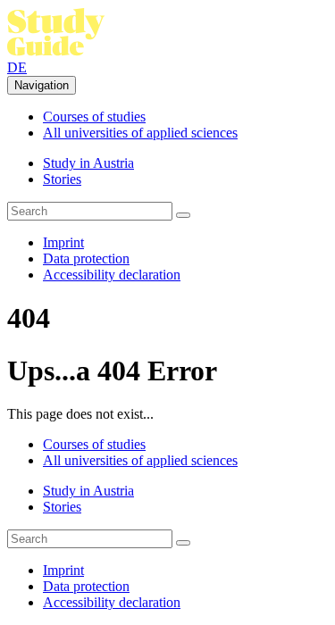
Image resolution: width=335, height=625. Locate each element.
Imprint (63, 242)
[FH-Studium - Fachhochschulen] (56, 51)
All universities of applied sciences (140, 132)
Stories (62, 179)
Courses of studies (94, 116)
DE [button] (17, 67)
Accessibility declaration (111, 274)
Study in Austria (88, 163)
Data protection (86, 258)
